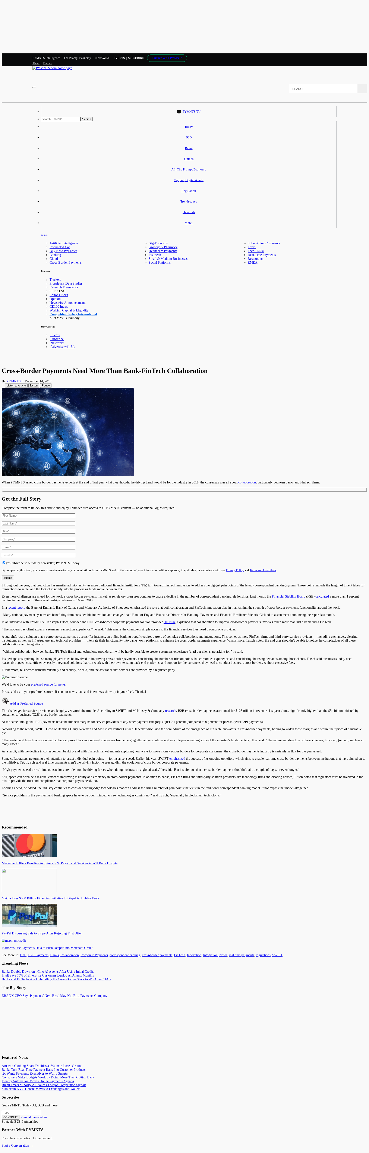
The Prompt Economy (77, 58)
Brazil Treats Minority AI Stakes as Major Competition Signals (44, 1085)
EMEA (253, 262)
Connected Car (60, 247)
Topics (44, 235)
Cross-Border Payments (66, 262)
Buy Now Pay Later (63, 251)
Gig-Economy (158, 243)
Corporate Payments (94, 955)
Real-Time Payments (262, 255)
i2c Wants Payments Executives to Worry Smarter (35, 1073)
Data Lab (189, 212)
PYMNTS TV (192, 111)
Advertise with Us (62, 346)
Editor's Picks (59, 295)
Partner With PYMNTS (167, 58)
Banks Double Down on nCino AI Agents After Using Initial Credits (48, 971)
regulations (263, 955)
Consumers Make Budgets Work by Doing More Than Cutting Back (48, 1077)
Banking (55, 255)
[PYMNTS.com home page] (52, 68)
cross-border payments (157, 955)
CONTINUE (10, 1117)
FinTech (179, 955)
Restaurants (255, 258)
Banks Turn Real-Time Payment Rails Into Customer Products (43, 1069)
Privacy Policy (235, 570)
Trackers (55, 279)
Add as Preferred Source (26, 703)
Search (86, 119)
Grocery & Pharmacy (163, 247)
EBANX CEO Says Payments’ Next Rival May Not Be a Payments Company (54, 995)
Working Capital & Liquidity (69, 310)
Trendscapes (188, 201)
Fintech (189, 158)
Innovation (194, 955)
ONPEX (169, 622)
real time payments (241, 955)
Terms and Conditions (263, 570)
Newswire (102, 58)
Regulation (189, 190)
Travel (252, 247)
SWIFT (277, 955)
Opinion (55, 299)
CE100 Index (59, 306)
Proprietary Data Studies (66, 283)
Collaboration (69, 955)
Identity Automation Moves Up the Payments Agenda (38, 1081)
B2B (189, 137)
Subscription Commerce (264, 243)
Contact (47, 63)
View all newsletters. (34, 1117)
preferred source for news (48, 684)
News (223, 955)
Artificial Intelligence (64, 243)
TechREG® (256, 251)
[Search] (362, 88)
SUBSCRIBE (136, 58)
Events (119, 58)
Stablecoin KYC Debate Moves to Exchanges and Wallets (41, 1089)
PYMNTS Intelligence (46, 58)
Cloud (54, 258)
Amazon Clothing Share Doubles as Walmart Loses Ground (42, 1066)
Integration (210, 955)
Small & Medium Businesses (168, 258)
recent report (16, 607)
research (170, 710)
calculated (322, 596)
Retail (189, 148)
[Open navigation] (34, 87)
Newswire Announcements (68, 302)
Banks (54, 955)
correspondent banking (125, 955)
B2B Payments (38, 955)
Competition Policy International (73, 314)
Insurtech (155, 255)
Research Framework (64, 287)
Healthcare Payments (163, 251)
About (36, 63)
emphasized (177, 758)
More (189, 223)
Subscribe (57, 339)
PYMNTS (14, 381)
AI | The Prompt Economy (188, 169)
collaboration (247, 482)
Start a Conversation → (17, 1145)
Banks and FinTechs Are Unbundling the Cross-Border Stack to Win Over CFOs (56, 979)
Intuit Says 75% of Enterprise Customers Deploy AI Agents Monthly (48, 975)
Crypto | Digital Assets (189, 180)
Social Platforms (160, 262)
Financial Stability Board (288, 596)
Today (188, 126)
